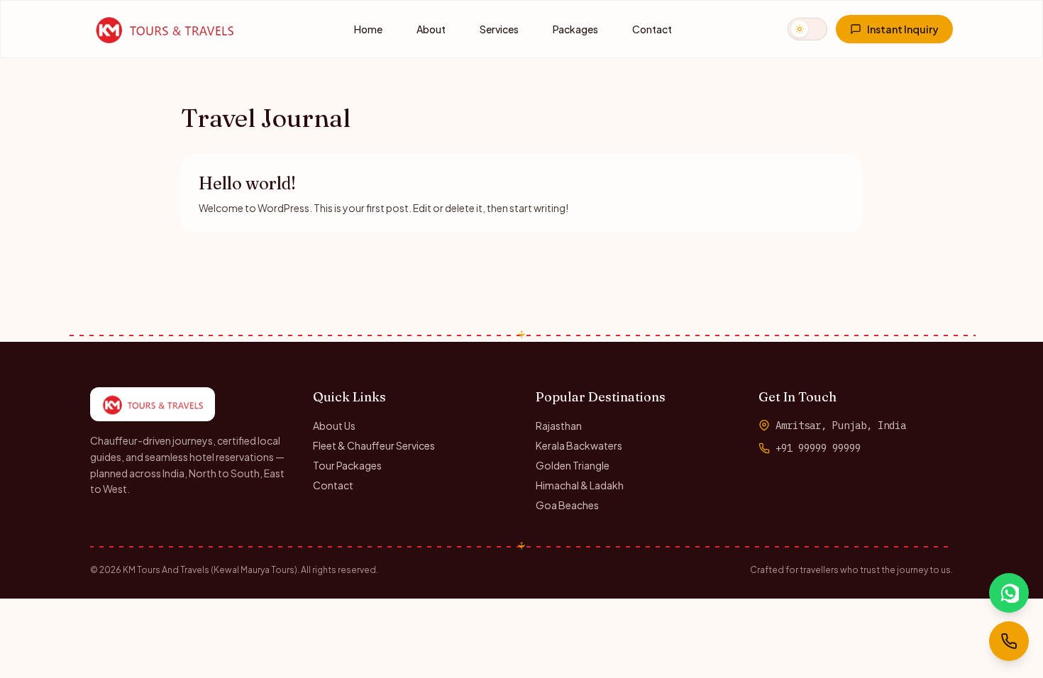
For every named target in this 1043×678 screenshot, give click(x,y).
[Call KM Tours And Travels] (1009, 641)
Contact (652, 29)
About (431, 29)
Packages (575, 29)
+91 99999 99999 (818, 448)
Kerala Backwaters (579, 445)
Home (368, 29)
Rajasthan (559, 425)
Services (499, 29)
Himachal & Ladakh (580, 485)
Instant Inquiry (903, 29)
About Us (334, 425)
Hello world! (247, 183)
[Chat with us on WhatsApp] (1009, 593)
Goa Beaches (567, 505)
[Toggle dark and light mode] (807, 29)
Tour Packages (347, 465)
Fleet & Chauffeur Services (374, 445)
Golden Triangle (572, 465)
